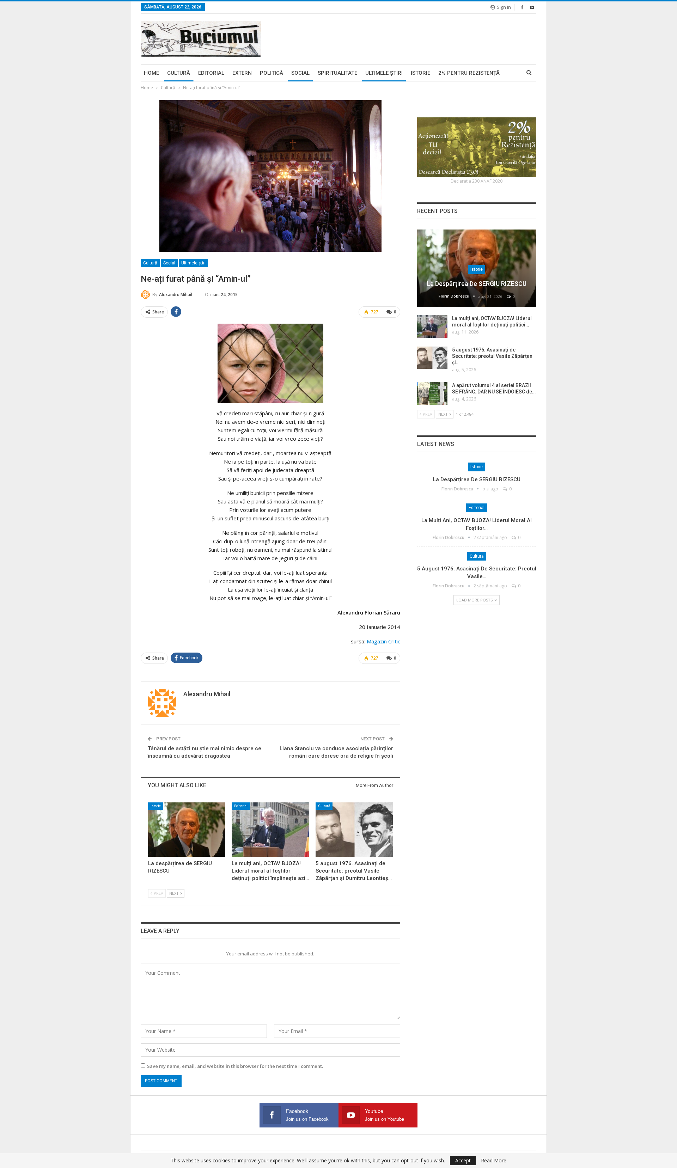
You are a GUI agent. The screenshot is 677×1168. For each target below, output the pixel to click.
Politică (271, 73)
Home (151, 73)
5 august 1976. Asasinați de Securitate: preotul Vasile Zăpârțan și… (492, 356)
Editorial (211, 73)
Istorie (420, 73)
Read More (493, 1160)
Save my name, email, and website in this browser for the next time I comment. (235, 1066)
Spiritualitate (337, 73)
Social (300, 73)
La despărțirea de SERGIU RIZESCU (476, 283)
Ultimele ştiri (384, 73)
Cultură (178, 73)
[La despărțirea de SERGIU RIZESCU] (186, 829)
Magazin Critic (383, 641)
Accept (463, 1160)
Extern (242, 73)
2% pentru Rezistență (469, 73)
